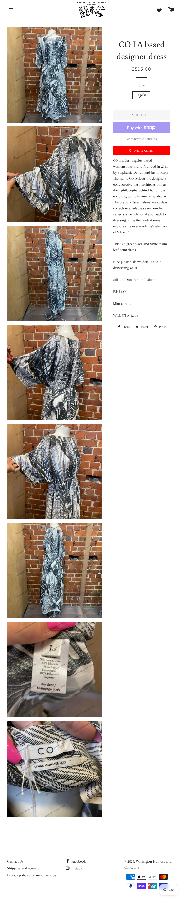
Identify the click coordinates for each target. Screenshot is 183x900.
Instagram (78, 868)
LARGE (141, 95)
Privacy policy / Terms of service (31, 875)
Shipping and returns (23, 868)
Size (142, 85)
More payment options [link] (141, 138)
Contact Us (15, 861)
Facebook (78, 861)
